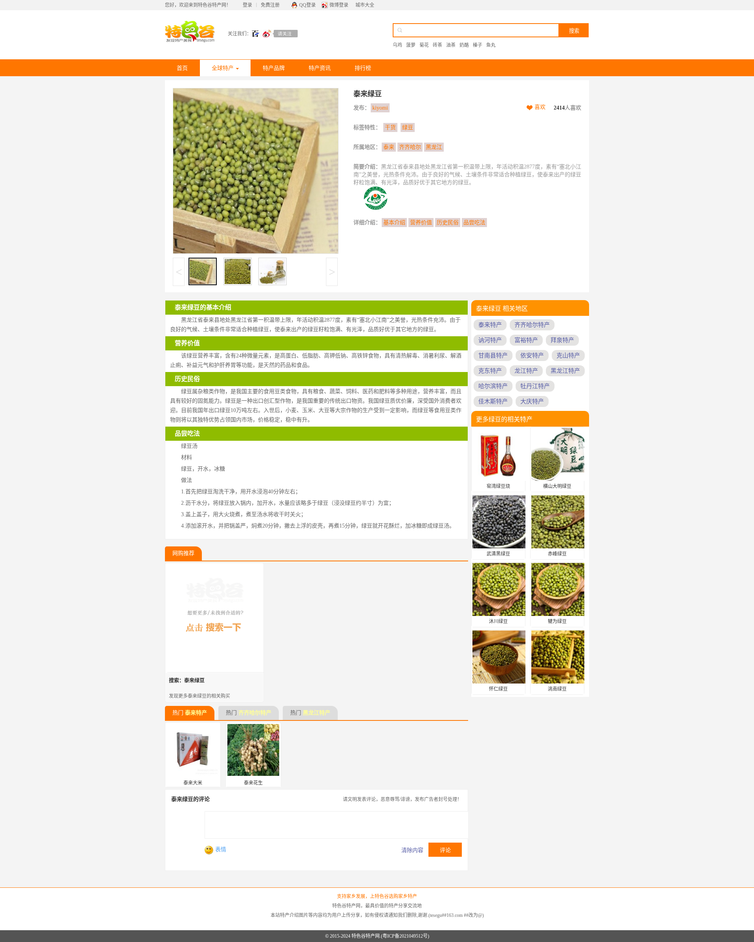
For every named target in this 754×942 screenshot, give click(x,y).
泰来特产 (196, 713)
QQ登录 (307, 5)
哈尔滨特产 (493, 386)
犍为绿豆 (557, 621)
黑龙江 (434, 147)
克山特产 (568, 355)
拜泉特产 (562, 340)
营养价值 (421, 222)
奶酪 (464, 45)
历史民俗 (448, 222)
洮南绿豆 (557, 689)
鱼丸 (491, 45)
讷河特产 (490, 340)
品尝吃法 (474, 222)
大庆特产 (532, 401)
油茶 (451, 45)
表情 (220, 849)
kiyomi (380, 108)
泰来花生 (253, 783)
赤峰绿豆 (557, 554)
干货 (390, 127)
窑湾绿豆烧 (498, 486)
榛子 (477, 45)
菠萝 (410, 45)
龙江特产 (526, 371)
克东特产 (490, 371)
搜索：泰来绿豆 (187, 680)
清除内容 (412, 850)
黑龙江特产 (316, 713)
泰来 (388, 147)
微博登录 (338, 5)
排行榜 (363, 68)
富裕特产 (526, 340)
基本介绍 (394, 222)
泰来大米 (192, 783)
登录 (247, 5)
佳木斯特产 (493, 401)
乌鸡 (397, 45)
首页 (182, 68)
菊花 (424, 45)
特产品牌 (274, 68)
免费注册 (270, 5)
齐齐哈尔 (410, 147)
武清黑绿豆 (498, 554)
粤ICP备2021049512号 (405, 936)
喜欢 (539, 107)
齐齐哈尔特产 (254, 713)
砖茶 (437, 45)
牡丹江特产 (535, 386)
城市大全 (364, 5)
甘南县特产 (493, 355)
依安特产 (532, 355)
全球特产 (223, 68)
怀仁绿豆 (498, 689)
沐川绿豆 (498, 621)
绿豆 (407, 127)
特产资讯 (320, 68)
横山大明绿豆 (557, 486)
